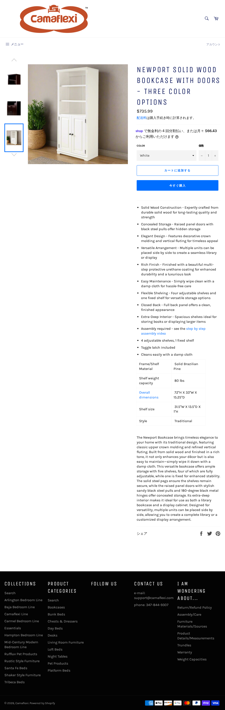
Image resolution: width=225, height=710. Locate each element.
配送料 (142, 118)
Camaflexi (22, 703)
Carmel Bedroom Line (21, 621)
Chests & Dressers (63, 621)
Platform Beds (59, 670)
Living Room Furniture (66, 642)
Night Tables (57, 656)
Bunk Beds (56, 614)
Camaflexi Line (16, 614)
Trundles (184, 645)
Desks (52, 635)
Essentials (12, 628)
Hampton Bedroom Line (23, 635)
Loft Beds (55, 649)
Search (10, 593)
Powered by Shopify (42, 703)
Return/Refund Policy (194, 607)
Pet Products (58, 663)
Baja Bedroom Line (19, 607)
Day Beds (55, 628)
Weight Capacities (192, 659)
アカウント (213, 44)
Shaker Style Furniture (22, 675)
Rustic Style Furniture (22, 661)
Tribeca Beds (14, 682)
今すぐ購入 (177, 185)
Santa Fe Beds (15, 668)
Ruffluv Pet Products (20, 654)
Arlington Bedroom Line (23, 600)
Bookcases (56, 607)
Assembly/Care (189, 614)
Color (141, 145)
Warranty (184, 652)
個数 (201, 145)
